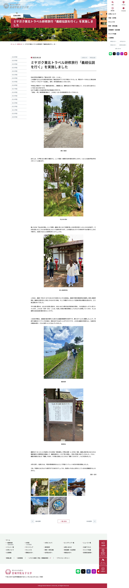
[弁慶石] (39, 487)
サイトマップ (29, 547)
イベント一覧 (10, 547)
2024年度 (14, 64)
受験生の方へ (113, 41)
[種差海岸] (58, 487)
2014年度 (14, 99)
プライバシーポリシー (63, 558)
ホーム (8, 540)
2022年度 (14, 71)
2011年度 (14, 110)
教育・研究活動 (112, 26)
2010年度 (14, 113)
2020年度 (14, 78)
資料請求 (47, 547)
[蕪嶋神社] (76, 487)
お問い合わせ (118, 48)
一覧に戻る (63, 521)
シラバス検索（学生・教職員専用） (39, 558)
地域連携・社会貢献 (114, 30)
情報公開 (8, 558)
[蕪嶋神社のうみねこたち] (39, 505)
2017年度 (14, 89)
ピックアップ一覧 (69, 543)
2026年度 (14, 57)
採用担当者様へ (122, 45)
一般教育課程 (10, 544)
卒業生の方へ (113, 45)
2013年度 (14, 103)
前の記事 (36, 521)
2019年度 (14, 81)
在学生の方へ (123, 41)
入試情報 (111, 38)
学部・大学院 (112, 18)
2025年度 (14, 60)
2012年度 (14, 106)
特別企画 (92, 57)
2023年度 (14, 67)
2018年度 (14, 85)
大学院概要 (29, 544)
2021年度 (14, 74)
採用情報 (20, 558)
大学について (112, 14)
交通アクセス (87, 547)
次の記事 (91, 521)
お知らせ (84, 57)
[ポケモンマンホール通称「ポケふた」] (58, 505)
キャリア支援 (112, 34)
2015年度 (14, 96)
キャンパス (111, 22)
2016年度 (14, 92)
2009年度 (14, 117)
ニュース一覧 (87, 543)
